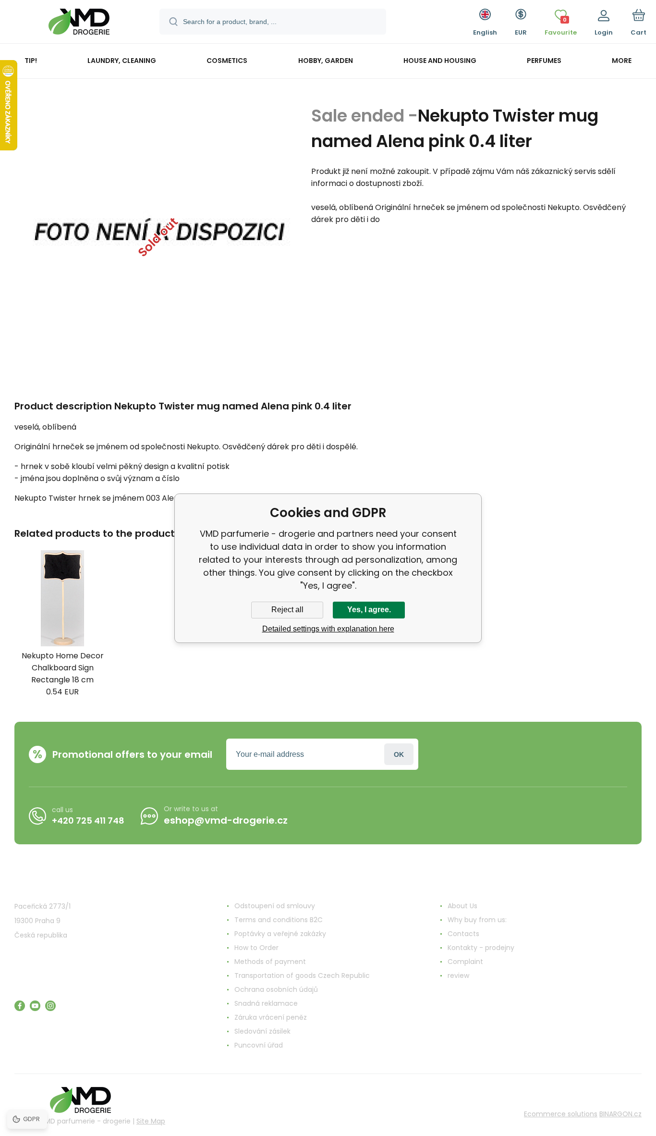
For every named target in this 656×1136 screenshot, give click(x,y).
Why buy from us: (477, 920)
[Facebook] (19, 1005)
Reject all (287, 609)
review (458, 975)
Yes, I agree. (369, 609)
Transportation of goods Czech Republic (302, 975)
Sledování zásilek (262, 1031)
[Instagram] (50, 1005)
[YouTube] (35, 1005)
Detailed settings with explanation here (328, 629)
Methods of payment (270, 961)
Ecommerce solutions (560, 1114)
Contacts (463, 933)
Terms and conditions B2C (278, 920)
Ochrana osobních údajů (276, 989)
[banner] (79, 23)
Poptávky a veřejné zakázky (280, 933)
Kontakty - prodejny (481, 947)
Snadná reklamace (266, 1003)
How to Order (256, 947)
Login (398, 754)
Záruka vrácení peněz (270, 1017)
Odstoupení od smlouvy (274, 906)
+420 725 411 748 (88, 821)
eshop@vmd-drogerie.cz (226, 820)
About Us (462, 906)
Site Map (150, 1121)
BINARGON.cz (620, 1114)
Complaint (465, 961)
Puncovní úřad (258, 1045)
